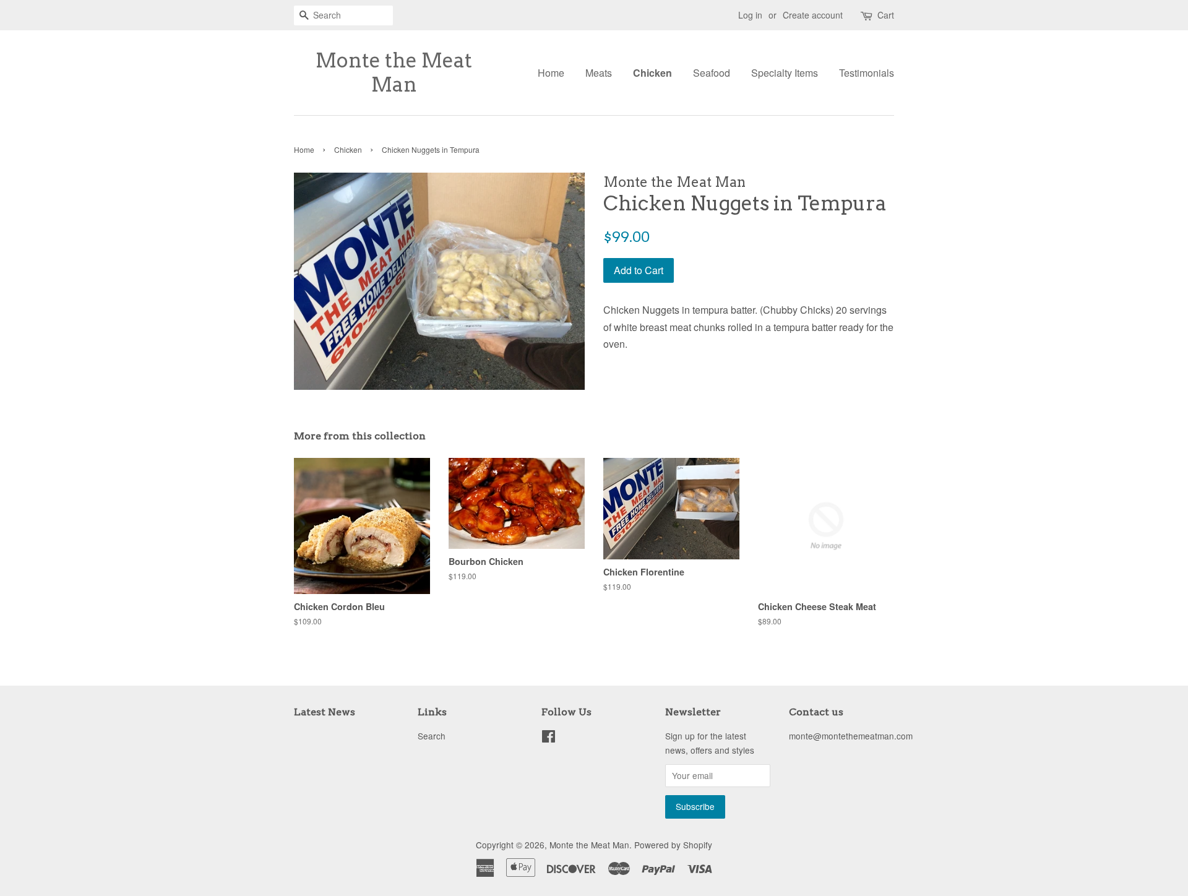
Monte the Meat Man (394, 72)
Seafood (711, 73)
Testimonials (866, 73)
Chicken (652, 73)
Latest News (324, 712)
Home (551, 73)
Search (432, 736)
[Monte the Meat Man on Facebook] (548, 738)
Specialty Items (784, 73)
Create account (813, 15)
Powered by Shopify (673, 844)
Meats (598, 73)
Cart (885, 15)
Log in (750, 15)
